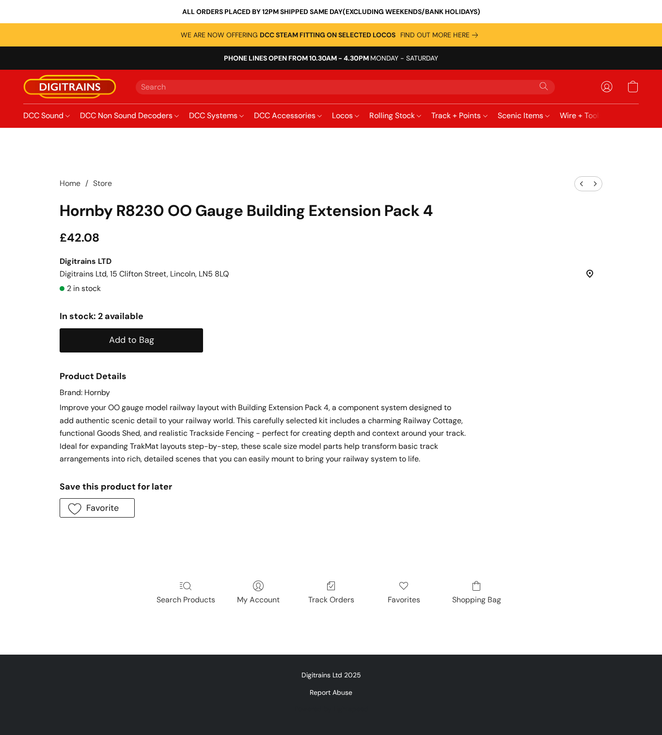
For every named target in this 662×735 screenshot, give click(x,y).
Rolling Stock (393, 115)
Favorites (404, 600)
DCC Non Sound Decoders (127, 115)
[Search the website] (543, 86)
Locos (343, 115)
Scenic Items (521, 115)
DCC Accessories (285, 115)
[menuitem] (581, 184)
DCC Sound (44, 115)
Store (102, 183)
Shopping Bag (476, 600)
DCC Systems (214, 115)
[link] (441, 35)
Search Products (186, 600)
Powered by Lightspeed (331, 708)
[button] (69, 87)
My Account (258, 600)
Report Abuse (331, 692)
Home (70, 183)
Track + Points (457, 115)
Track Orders (331, 600)
